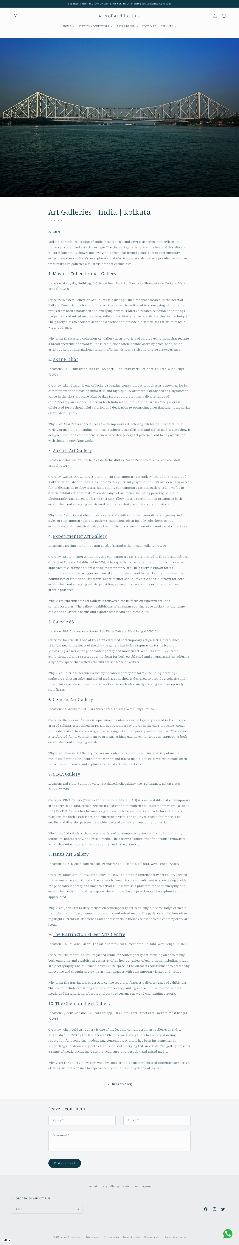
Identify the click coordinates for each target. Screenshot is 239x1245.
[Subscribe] (77, 1208)
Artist (127, 1186)
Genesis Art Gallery (73, 699)
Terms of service (131, 1237)
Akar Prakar (65, 359)
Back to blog (122, 1084)
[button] (16, 15)
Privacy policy (111, 1237)
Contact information (175, 1237)
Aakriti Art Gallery (72, 450)
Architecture (142, 1186)
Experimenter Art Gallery (80, 536)
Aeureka (93, 1186)
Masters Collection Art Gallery (85, 273)
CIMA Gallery (66, 774)
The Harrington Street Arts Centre (89, 934)
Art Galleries (111, 1186)
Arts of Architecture (71, 1237)
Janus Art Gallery (71, 854)
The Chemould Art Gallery (83, 1003)
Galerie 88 (63, 621)
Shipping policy (152, 1237)
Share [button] (56, 231)
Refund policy (93, 1237)
